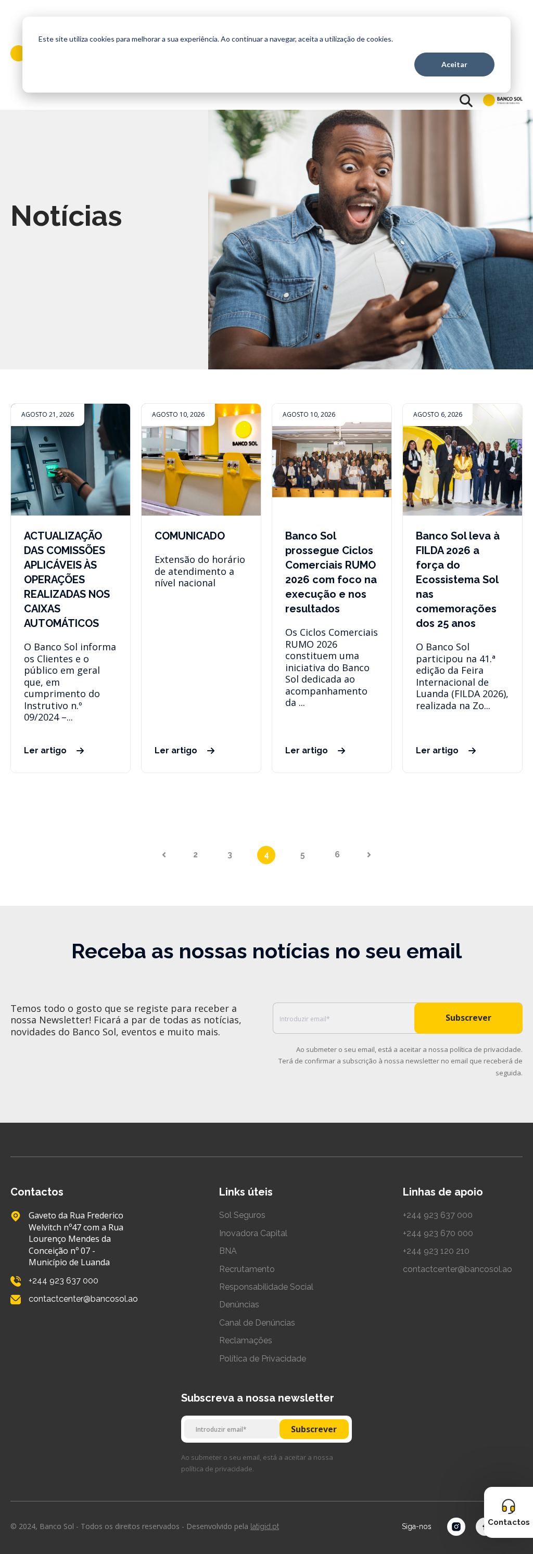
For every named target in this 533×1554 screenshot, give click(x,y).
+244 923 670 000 (438, 1233)
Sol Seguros (242, 1215)
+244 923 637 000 (438, 1215)
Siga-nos (417, 1526)
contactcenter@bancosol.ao (457, 1269)
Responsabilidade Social (266, 1287)
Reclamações (245, 1340)
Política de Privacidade (262, 1359)
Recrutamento (247, 1269)
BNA (228, 1251)
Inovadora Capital (253, 1233)
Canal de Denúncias (257, 1323)
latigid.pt (264, 1526)
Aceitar (454, 64)
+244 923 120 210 (436, 1251)
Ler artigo (45, 750)
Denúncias (239, 1304)
